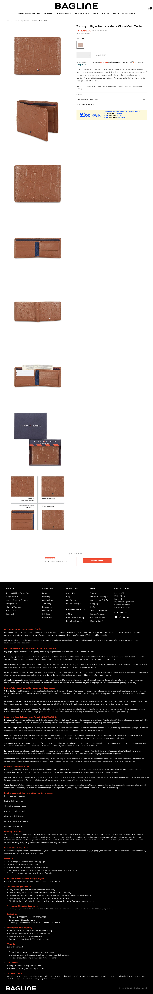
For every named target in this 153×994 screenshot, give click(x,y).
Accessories (47, 617)
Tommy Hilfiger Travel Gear (18, 593)
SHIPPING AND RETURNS (87, 99)
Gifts (116, 13)
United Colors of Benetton (17, 600)
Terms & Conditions (99, 610)
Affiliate (69, 614)
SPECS (79, 95)
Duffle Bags (47, 610)
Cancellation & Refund (100, 600)
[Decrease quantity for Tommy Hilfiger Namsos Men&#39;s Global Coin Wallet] (78, 55)
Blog (68, 596)
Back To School (101, 13)
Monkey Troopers (13, 607)
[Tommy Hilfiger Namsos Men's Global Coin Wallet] (80, 45)
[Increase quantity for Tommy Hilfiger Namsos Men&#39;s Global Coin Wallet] (89, 55)
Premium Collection (29, 13)
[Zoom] (64, 29)
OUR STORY (72, 588)
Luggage (46, 593)
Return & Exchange (99, 596)
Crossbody (46, 603)
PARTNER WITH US (75, 609)
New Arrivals (82, 13)
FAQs (92, 607)
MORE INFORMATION (85, 104)
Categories (63, 13)
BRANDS (10, 588)
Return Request (97, 614)
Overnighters (48, 600)
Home (8, 21)
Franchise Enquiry (74, 621)
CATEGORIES (48, 588)
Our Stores (128, 13)
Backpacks (47, 607)
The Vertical (11, 610)
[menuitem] (29, 13)
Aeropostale (11, 603)
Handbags (46, 596)
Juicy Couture (12, 596)
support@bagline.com (124, 602)
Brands (48, 13)
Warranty (94, 593)
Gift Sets (46, 614)
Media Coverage (73, 603)
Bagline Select (96, 621)
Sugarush (10, 614)
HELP (93, 588)
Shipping (94, 603)
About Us (70, 593)
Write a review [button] (97, 561)
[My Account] (142, 9)
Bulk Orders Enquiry (75, 617)
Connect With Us (98, 617)
